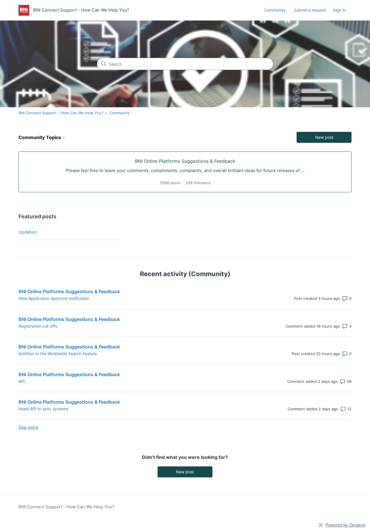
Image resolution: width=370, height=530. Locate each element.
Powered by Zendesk (345, 524)
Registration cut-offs (37, 326)
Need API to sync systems (43, 408)
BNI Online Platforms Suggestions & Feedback (69, 291)
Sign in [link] (339, 10)
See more (28, 427)
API (21, 381)
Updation (27, 232)
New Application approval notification (53, 298)
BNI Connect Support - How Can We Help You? (60, 112)
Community (275, 10)
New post (324, 137)
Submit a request (310, 10)
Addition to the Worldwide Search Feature (57, 353)
